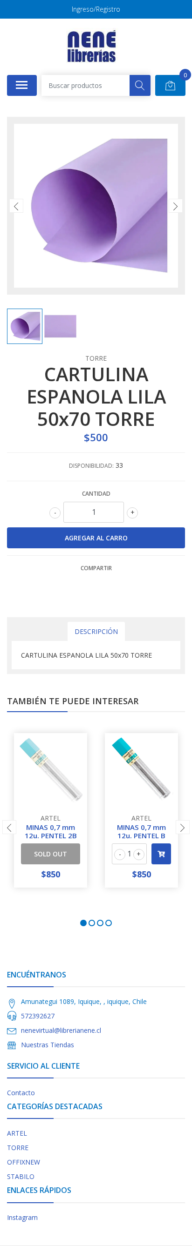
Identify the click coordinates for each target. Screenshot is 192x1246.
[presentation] (16, 206)
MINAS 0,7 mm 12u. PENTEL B (141, 831)
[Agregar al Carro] (161, 853)
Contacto (21, 1092)
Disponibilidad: (91, 466)
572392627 (38, 1015)
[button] (83, 923)
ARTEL (17, 1133)
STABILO (20, 1176)
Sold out (50, 853)
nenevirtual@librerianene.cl (61, 1030)
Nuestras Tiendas (47, 1044)
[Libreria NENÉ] (92, 46)
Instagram (22, 1217)
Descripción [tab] (96, 631)
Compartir (96, 568)
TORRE (17, 1147)
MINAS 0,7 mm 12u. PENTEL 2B (51, 831)
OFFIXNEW (23, 1162)
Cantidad (96, 494)
